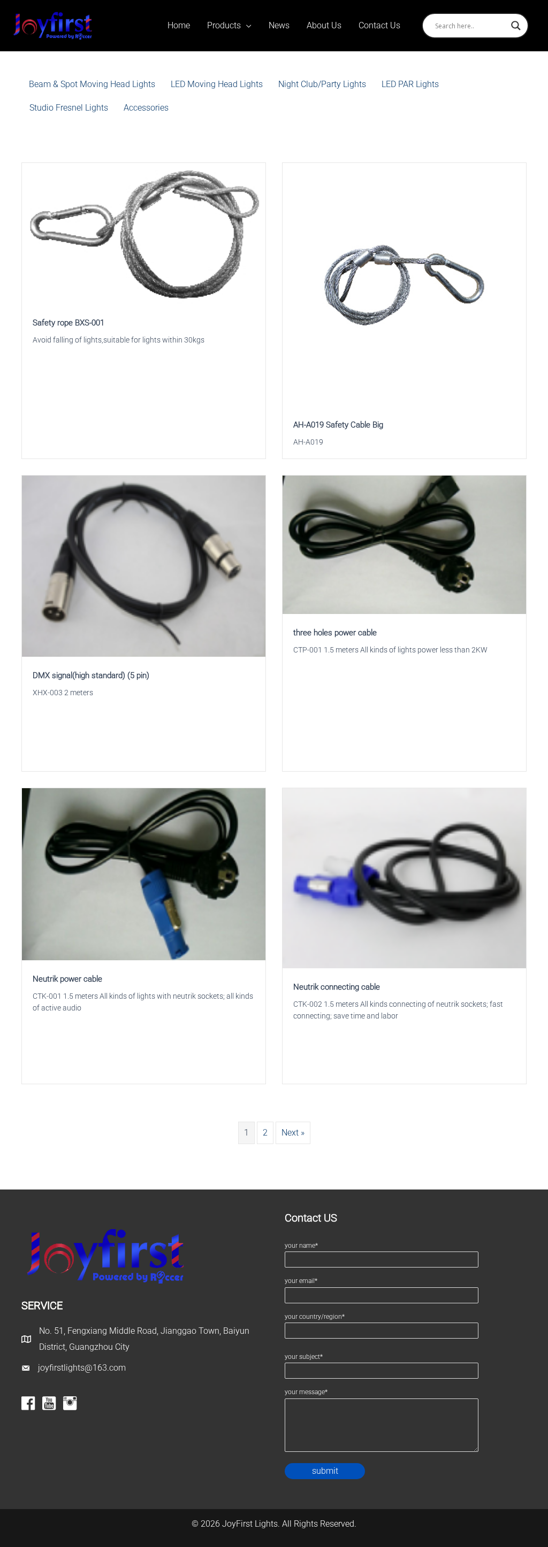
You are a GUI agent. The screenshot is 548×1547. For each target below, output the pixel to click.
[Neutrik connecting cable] (404, 878)
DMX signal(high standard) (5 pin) (91, 675)
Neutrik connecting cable (336, 987)
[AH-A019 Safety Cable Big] (404, 284)
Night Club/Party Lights (322, 84)
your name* (301, 1245)
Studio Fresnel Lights (68, 108)
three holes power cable (335, 633)
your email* (301, 1281)
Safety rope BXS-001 (68, 323)
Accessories (146, 108)
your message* (306, 1392)
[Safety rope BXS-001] (143, 233)
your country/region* (315, 1316)
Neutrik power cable (67, 979)
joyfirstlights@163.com (82, 1368)
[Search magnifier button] (515, 25)
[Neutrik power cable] (143, 873)
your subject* (304, 1357)
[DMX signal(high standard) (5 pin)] (143, 566)
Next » (293, 1133)
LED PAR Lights (410, 84)
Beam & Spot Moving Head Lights (92, 84)
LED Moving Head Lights (217, 84)
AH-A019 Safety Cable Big (338, 425)
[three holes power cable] (404, 544)
